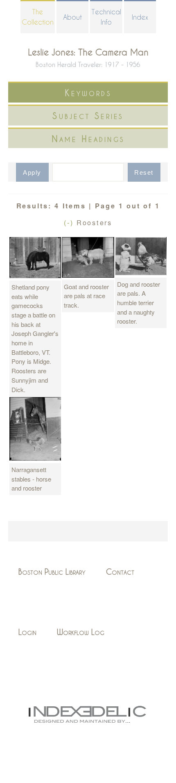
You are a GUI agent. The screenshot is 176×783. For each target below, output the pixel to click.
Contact (120, 571)
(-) (70, 222)
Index (140, 17)
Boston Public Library (52, 571)
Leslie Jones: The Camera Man (88, 52)
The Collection (38, 17)
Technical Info (106, 17)
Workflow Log (80, 632)
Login (27, 632)
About (72, 17)
